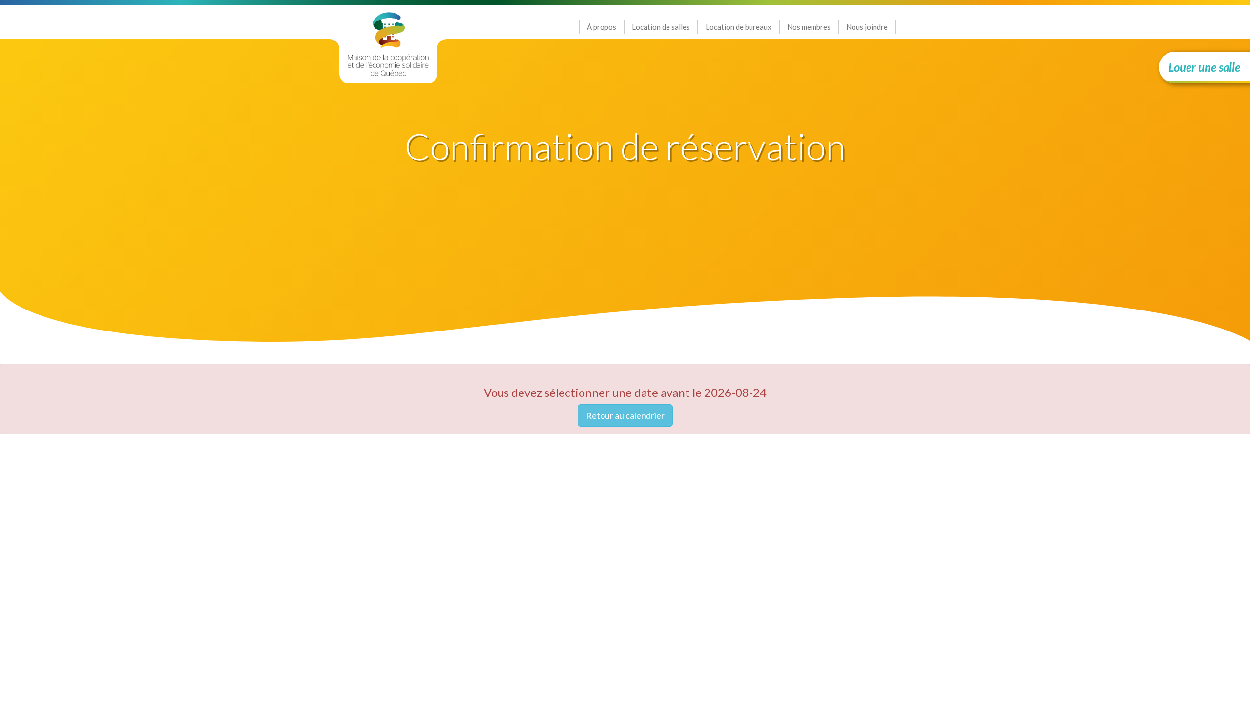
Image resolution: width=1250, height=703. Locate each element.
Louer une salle (1204, 67)
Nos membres (809, 26)
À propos (601, 26)
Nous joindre (867, 26)
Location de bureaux (738, 26)
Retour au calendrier (625, 415)
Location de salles (661, 26)
